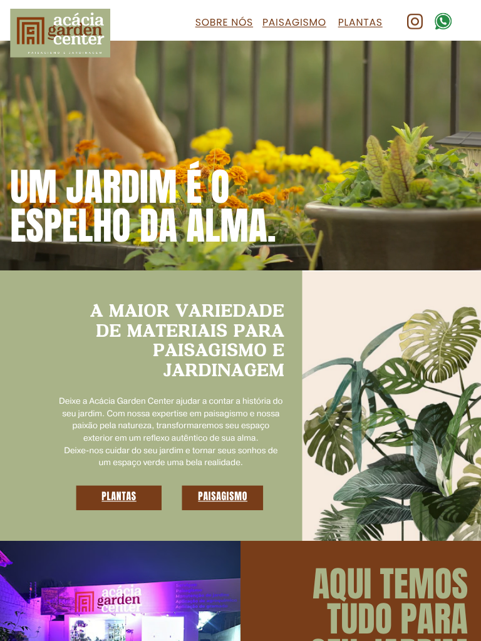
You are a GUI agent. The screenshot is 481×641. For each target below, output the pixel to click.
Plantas (360, 22)
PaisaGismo (294, 22)
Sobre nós (224, 22)
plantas (118, 496)
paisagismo (222, 496)
